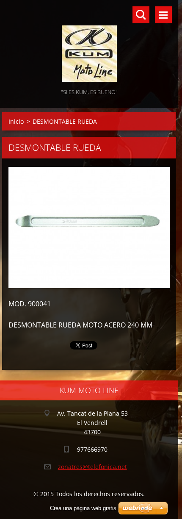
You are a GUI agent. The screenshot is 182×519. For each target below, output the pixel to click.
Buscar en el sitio (140, 14)
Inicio (16, 121)
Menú (163, 14)
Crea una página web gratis (83, 508)
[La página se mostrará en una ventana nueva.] (89, 227)
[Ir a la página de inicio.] (89, 43)
